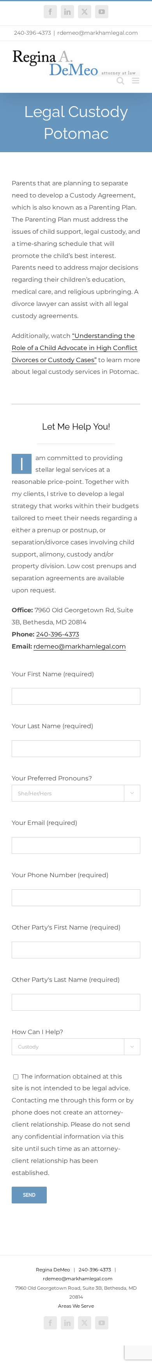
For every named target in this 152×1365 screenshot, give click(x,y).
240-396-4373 (32, 32)
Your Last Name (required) (52, 726)
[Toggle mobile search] (120, 80)
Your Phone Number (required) (60, 875)
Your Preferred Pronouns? (52, 778)
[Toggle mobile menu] (136, 80)
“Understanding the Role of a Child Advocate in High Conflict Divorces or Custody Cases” (75, 348)
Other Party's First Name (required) (66, 927)
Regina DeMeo (53, 1270)
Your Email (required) (44, 822)
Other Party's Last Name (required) (66, 979)
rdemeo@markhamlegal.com (97, 32)
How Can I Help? (37, 1032)
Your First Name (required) (53, 674)
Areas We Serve (76, 1306)
